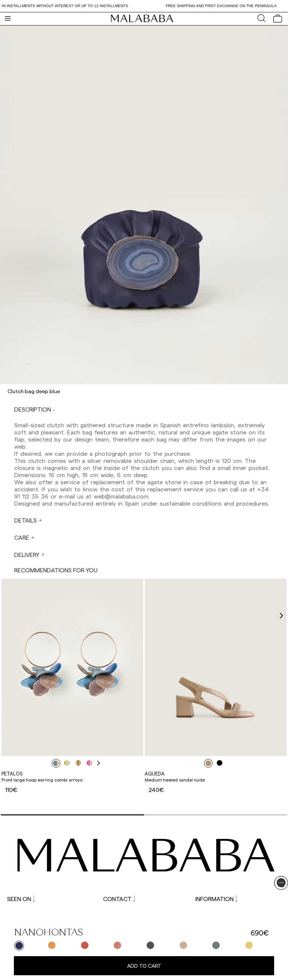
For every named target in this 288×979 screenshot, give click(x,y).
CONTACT (117, 898)
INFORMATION (214, 898)
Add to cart (144, 966)
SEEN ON (19, 898)
